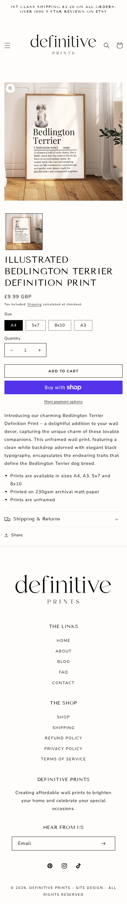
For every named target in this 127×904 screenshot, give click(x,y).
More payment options (63, 401)
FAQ (63, 672)
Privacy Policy (63, 749)
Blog (63, 661)
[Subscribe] (103, 844)
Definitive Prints (50, 887)
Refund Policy (63, 738)
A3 (83, 325)
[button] (7, 45)
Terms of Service (63, 759)
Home (64, 640)
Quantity (12, 338)
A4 (14, 325)
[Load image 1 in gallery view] (24, 232)
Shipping (34, 304)
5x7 (36, 325)
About (64, 651)
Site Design (89, 887)
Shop (63, 717)
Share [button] (17, 535)
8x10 (60, 325)
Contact (63, 683)
